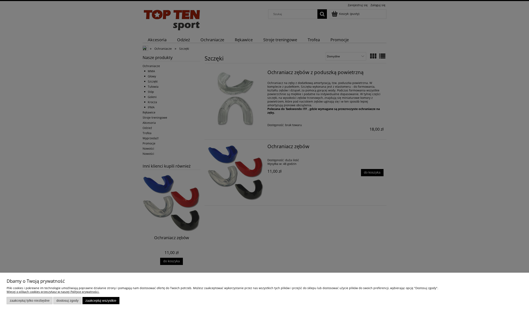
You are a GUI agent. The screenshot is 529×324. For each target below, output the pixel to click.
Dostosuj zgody (67, 300)
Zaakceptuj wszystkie (100, 300)
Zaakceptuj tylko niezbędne (30, 300)
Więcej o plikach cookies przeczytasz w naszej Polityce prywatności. (53, 292)
